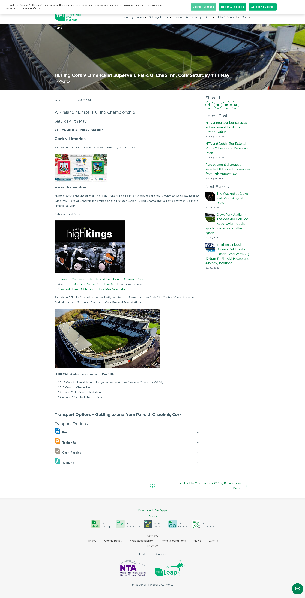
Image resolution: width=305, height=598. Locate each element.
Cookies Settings (203, 7)
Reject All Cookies (232, 7)
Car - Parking (72, 452)
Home (58, 28)
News (197, 541)
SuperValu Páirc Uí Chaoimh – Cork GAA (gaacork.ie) (92, 289)
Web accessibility (141, 541)
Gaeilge (161, 554)
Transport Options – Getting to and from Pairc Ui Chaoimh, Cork (100, 279)
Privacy (91, 541)
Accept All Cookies (263, 7)
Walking (68, 463)
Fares (177, 17)
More (245, 17)
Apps (209, 17)
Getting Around (159, 17)
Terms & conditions (173, 541)
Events (213, 541)
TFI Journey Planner (82, 284)
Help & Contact (227, 17)
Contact (152, 536)
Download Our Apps (152, 513)
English (143, 554)
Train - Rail (70, 442)
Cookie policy (113, 541)
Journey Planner (134, 17)
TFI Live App (107, 284)
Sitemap (152, 546)
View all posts (152, 486)
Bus (64, 432)
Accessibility (193, 17)
